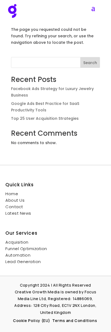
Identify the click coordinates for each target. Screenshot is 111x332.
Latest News (18, 213)
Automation (17, 255)
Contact (14, 207)
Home (11, 194)
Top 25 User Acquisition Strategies (45, 118)
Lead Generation (23, 261)
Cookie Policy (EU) (31, 320)
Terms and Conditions (75, 320)
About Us (15, 200)
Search (90, 62)
